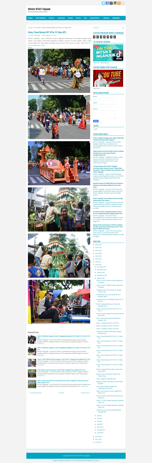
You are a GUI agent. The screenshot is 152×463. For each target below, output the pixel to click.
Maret (99, 427)
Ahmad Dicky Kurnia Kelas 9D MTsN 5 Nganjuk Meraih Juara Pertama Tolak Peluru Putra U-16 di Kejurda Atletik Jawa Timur (108, 226)
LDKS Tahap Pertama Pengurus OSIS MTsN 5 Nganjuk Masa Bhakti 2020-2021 (61, 370)
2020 (97, 262)
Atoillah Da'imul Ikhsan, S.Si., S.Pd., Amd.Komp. (71, 460)
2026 (97, 245)
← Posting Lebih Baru (35, 393)
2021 (96, 259)
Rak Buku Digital (95, 18)
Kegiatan (70, 18)
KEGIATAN (37, 27)
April (98, 424)
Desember (100, 267)
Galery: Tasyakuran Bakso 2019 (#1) (107, 328)
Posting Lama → (86, 393)
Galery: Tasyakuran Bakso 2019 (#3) (107, 323)
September (100, 275)
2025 (97, 247)
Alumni (30, 22)
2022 (97, 256)
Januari (99, 432)
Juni (98, 418)
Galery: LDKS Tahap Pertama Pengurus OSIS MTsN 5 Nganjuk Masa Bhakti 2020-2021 (63, 359)
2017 (97, 439)
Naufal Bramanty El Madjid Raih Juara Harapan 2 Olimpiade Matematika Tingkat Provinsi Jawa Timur (108, 185)
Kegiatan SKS (61, 18)
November (100, 270)
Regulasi (52, 18)
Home (31, 27)
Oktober (99, 272)
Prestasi (78, 18)
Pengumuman (116, 18)
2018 (97, 436)
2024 (97, 250)
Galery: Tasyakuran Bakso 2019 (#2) (107, 326)
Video (85, 18)
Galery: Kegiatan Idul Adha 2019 (106, 379)
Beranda (30, 18)
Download (106, 18)
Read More (40, 343)
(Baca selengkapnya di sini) (36, 45)
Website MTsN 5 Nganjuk (39, 9)
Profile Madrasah (41, 18)
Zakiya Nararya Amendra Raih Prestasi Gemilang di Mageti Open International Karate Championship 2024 (108, 153)
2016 (97, 442)
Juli (98, 415)
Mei (98, 421)
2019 (97, 264)
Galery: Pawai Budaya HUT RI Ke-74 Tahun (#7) (47, 32)
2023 (97, 253)
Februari (99, 430)
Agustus (99, 278)
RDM (96, 129)
